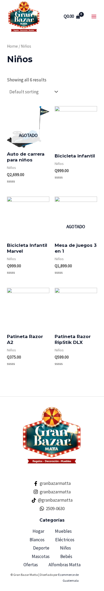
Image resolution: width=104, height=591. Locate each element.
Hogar (38, 531)
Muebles (63, 531)
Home (12, 46)
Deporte (41, 548)
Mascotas (41, 556)
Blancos (37, 540)
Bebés (66, 556)
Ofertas (30, 565)
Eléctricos (64, 540)
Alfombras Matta (65, 565)
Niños (65, 548)
